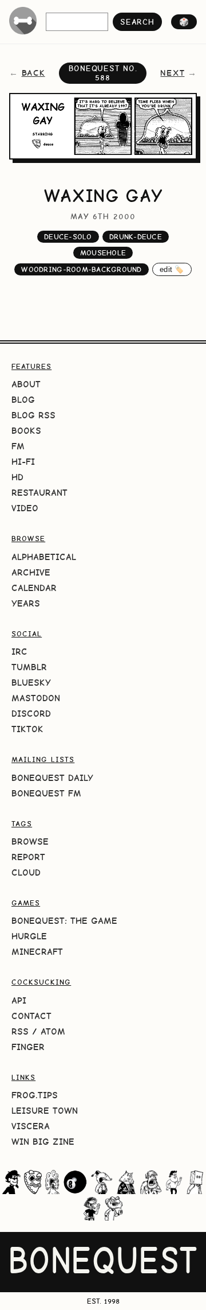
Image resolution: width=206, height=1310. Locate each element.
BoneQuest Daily (52, 777)
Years (25, 603)
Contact (31, 1015)
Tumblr (29, 667)
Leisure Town (44, 1110)
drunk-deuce (135, 236)
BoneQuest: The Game (64, 920)
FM (18, 446)
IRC (19, 651)
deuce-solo (68, 236)
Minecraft (37, 951)
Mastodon (35, 698)
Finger (28, 1046)
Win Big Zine (42, 1141)
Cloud (26, 872)
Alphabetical (43, 556)
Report (28, 857)
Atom (53, 1031)
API (18, 1000)
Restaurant (39, 492)
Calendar (34, 587)
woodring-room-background (81, 269)
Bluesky (31, 682)
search (137, 21)
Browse (30, 841)
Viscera (30, 1126)
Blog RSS (33, 415)
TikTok (27, 729)
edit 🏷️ (172, 269)
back (33, 73)
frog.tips (34, 1095)
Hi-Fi (23, 461)
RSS (20, 1031)
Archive (30, 572)
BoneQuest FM (46, 793)
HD (17, 477)
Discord (31, 713)
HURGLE (29, 936)
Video (24, 508)
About (26, 384)
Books (26, 430)
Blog (23, 399)
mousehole (103, 252)
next (172, 73)
